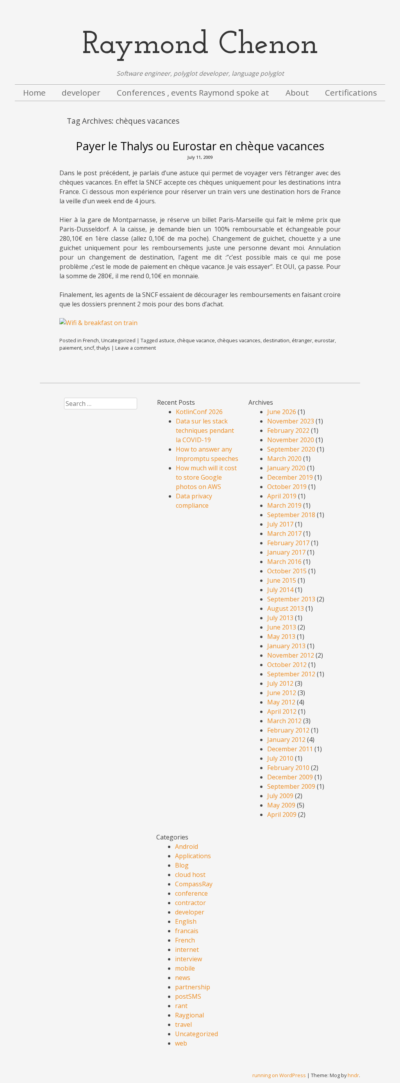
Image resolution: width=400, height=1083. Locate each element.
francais (186, 931)
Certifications (351, 92)
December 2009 (290, 777)
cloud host (190, 874)
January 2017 (286, 552)
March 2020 (284, 458)
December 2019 (290, 477)
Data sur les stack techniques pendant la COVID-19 (205, 430)
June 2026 (281, 411)
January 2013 (286, 646)
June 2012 (281, 692)
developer (81, 92)
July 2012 (280, 683)
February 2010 (288, 767)
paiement (70, 347)
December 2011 (290, 749)
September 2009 (291, 786)
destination (276, 340)
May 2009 (281, 805)
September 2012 (291, 674)
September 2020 (291, 449)
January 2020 (286, 468)
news (182, 977)
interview (188, 959)
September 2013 (291, 599)
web (181, 1043)
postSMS (188, 996)
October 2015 (287, 571)
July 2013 (280, 618)
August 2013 (285, 608)
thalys (103, 347)
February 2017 (288, 543)
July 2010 (280, 758)
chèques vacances (239, 340)
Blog (182, 865)
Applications (193, 856)
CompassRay (193, 884)
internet (187, 949)
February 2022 (288, 430)
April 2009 (281, 814)
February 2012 (288, 730)
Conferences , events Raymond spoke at (193, 92)
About (297, 92)
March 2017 (284, 533)
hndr (353, 1075)
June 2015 (281, 580)
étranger (302, 340)
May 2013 (281, 636)
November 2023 (290, 421)
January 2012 (286, 739)
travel (183, 1024)
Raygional (189, 1015)
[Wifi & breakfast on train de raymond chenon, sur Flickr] (98, 322)
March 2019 (284, 505)
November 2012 (290, 655)
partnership (192, 987)
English (185, 921)
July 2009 (280, 795)
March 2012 (284, 721)
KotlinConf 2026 (199, 411)
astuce (167, 340)
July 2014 (280, 589)
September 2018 (291, 514)
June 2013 (281, 627)
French (91, 340)
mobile (185, 968)
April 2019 (281, 496)
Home (34, 92)
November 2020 (290, 440)
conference (191, 893)
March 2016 (284, 561)
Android (186, 846)
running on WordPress (279, 1075)
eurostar (324, 340)
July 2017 (280, 524)
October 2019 (287, 486)
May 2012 (281, 702)
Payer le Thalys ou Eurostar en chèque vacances (200, 145)
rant (181, 1005)
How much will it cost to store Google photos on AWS (206, 477)
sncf (89, 347)
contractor (190, 902)
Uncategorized (118, 340)
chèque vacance (196, 340)
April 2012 (281, 711)
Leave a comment (135, 347)
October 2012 (287, 664)
